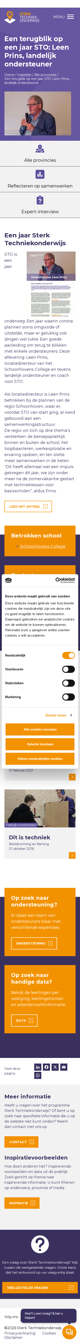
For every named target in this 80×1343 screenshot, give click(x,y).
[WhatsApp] (37, 1076)
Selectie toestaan (40, 744)
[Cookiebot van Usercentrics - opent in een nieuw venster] (56, 580)
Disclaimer (13, 1337)
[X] (55, 1068)
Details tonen (56, 715)
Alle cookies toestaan (40, 729)
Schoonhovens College (43, 546)
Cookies (49, 1333)
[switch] (68, 669)
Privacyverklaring (20, 1333)
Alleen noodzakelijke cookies (40, 759)
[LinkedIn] (37, 1068)
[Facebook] (46, 1068)
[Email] (63, 1068)
